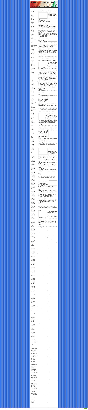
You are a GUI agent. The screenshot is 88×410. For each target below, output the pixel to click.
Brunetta (32, 31)
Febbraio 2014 (32, 275)
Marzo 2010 (32, 312)
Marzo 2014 (32, 274)
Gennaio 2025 (32, 171)
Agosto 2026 (32, 156)
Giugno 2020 (32, 215)
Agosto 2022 (32, 194)
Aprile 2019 (32, 226)
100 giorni (32, 14)
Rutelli (31, 128)
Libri (31, 87)
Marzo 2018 (32, 236)
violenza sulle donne (33, 151)
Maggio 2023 (32, 187)
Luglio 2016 (32, 252)
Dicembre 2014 (32, 267)
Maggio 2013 (32, 282)
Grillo (31, 75)
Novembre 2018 (32, 230)
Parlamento (32, 107)
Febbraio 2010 (32, 313)
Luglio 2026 (32, 157)
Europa (32, 56)
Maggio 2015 (32, 263)
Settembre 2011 (32, 298)
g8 (31, 69)
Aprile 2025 (32, 169)
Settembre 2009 (32, 317)
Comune (32, 41)
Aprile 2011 (32, 302)
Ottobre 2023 (32, 183)
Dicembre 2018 (32, 229)
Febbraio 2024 (32, 180)
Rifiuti (31, 126)
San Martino (32, 130)
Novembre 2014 (32, 268)
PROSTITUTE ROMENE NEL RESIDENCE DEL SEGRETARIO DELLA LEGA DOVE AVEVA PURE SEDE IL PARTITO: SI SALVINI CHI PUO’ (47, 109)
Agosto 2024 (32, 175)
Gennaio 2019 (32, 228)
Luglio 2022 (32, 195)
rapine (31, 121)
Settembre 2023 (32, 184)
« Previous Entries (40, 227)
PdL (31, 111)
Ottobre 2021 (32, 202)
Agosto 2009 (32, 318)
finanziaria (32, 61)
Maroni (31, 91)
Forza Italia (41, 90)
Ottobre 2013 (32, 278)
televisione (32, 141)
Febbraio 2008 (32, 332)
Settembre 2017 (32, 241)
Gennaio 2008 (32, 333)
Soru (31, 137)
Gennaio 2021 (32, 209)
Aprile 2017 (32, 245)
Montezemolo (32, 95)
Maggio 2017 (32, 244)
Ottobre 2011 (32, 297)
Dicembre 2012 (32, 286)
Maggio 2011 (32, 301)
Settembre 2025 (32, 165)
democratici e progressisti (33, 45)
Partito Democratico (33, 109)
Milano (31, 94)
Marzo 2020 (32, 217)
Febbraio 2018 (32, 237)
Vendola (32, 149)
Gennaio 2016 (32, 257)
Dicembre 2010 (32, 305)
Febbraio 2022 (32, 199)
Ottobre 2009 (32, 316)
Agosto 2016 (32, 251)
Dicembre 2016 (32, 248)
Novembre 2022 (32, 192)
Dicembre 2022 (32, 191)
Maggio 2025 (32, 168)
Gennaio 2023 (32, 190)
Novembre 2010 (32, 306)
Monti (31, 96)
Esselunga (32, 54)
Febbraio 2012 (32, 294)
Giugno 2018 (32, 234)
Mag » (32, 344)
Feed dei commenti (33, 401)
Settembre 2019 (32, 222)
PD (31, 110)
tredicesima (32, 144)
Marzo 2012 (32, 293)
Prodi (31, 118)
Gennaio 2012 (32, 295)
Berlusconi (32, 26)
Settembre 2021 (32, 203)
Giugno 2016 (32, 253)
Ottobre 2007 (32, 335)
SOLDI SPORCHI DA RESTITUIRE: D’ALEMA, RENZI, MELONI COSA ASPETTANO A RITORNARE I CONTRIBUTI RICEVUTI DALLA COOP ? (47, 207)
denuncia (41, 143)
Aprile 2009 (32, 321)
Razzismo (32, 122)
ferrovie (32, 60)
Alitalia (31, 19)
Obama (32, 103)
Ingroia (31, 79)
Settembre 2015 (32, 260)
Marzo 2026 (32, 160)
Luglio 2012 (32, 290)
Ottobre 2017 (32, 240)
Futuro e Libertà (32, 68)
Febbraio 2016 (32, 256)
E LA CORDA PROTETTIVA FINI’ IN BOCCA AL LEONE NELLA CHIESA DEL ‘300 (47, 31)
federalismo (32, 58)
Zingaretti (32, 153)
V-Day (31, 147)
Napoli (31, 99)
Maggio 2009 (32, 320)
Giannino (32, 71)
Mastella (32, 92)
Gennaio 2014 (32, 276)
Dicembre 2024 (32, 172)
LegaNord (32, 84)
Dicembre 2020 (32, 210)
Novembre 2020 (32, 211)
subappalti (32, 140)
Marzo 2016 (32, 255)
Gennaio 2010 (32, 314)
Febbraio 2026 (32, 161)
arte (31, 23)
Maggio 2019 (32, 225)
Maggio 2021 (32, 206)
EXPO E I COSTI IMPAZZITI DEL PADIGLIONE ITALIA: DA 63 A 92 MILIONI (46, 177)
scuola (31, 133)
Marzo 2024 (32, 179)
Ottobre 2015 (32, 259)
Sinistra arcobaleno (33, 136)
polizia (31, 114)
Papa (31, 106)
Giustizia (32, 72)
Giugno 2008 (32, 329)
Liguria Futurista (32, 88)
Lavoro (31, 83)
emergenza (32, 52)
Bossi (31, 29)
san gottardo (32, 129)
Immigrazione (32, 77)
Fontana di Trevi (32, 64)
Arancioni (32, 22)
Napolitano (32, 100)
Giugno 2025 (32, 167)
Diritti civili (32, 49)
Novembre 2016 (32, 249)
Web (31, 152)
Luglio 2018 (32, 233)
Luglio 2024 (32, 176)
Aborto (31, 15)
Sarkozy (32, 132)
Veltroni (32, 148)
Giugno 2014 (32, 272)
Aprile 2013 (32, 283)
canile (31, 33)
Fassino (32, 57)
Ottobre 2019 (32, 221)
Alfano (41, 30)
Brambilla (32, 30)
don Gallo (32, 50)
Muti (31, 98)
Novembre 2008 (32, 325)
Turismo (32, 145)
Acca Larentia (32, 16)
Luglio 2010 (32, 309)
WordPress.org (32, 402)
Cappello (32, 34)
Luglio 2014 (32, 271)
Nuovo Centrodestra (33, 102)
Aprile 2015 (32, 264)
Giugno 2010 (32, 310)
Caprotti (32, 35)
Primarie (32, 117)
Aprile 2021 (32, 207)
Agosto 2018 (32, 232)
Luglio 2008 (32, 328)
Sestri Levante (32, 134)
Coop (31, 42)
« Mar (31, 344)
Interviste (32, 80)
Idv (31, 76)
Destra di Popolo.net (44, 4)
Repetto (32, 125)
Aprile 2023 (32, 188)
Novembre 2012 (32, 287)
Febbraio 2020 (32, 218)
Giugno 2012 (32, 291)
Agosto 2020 (32, 213)
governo (32, 73)
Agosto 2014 (32, 270)
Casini (31, 38)
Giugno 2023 (32, 186)
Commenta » (43, 30)
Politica (32, 113)
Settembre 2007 (32, 336)
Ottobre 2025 (32, 164)
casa (31, 37)
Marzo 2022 (32, 198)
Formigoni (32, 65)
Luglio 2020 (32, 214)
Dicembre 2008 (32, 324)
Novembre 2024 (32, 173)
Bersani (32, 27)
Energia (32, 53)
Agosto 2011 (32, 299)
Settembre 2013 (32, 279)
